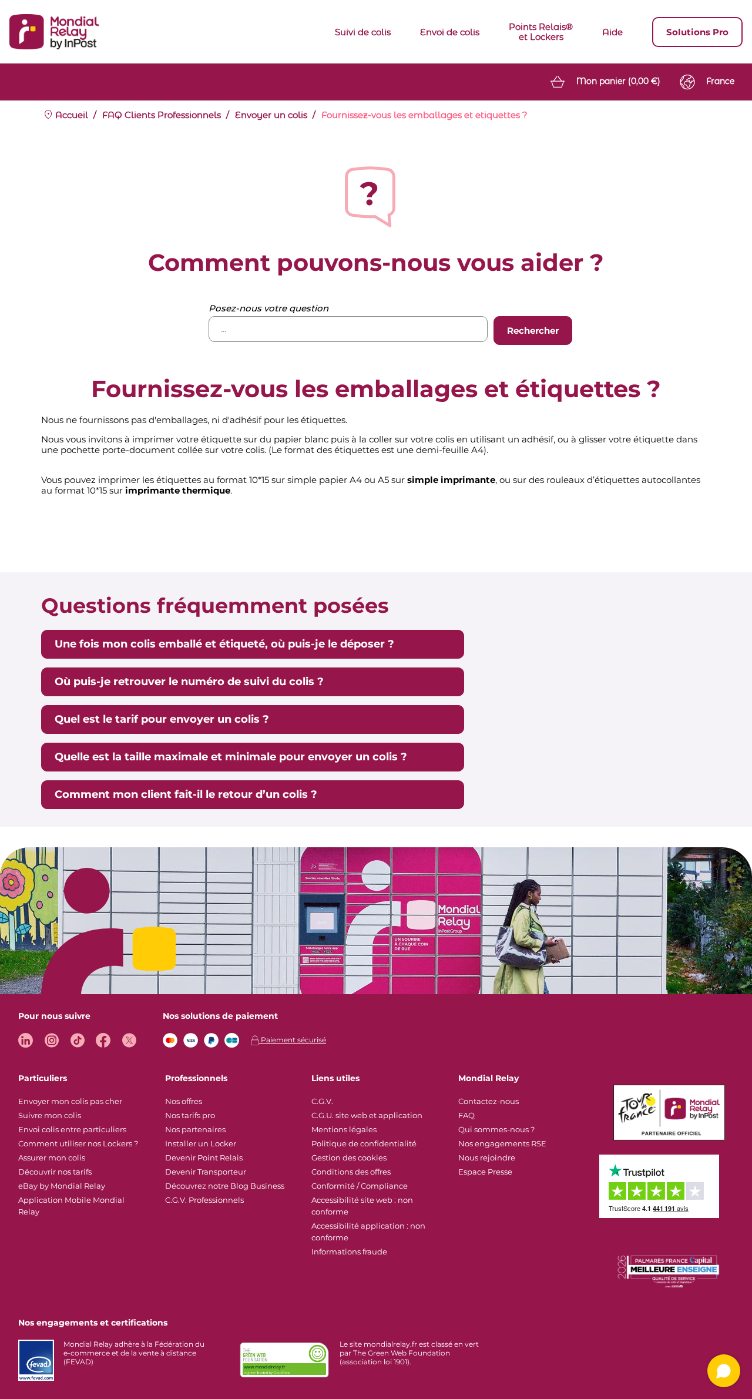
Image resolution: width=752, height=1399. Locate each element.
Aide (612, 32)
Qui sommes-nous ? (496, 1129)
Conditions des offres (351, 1171)
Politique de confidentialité (364, 1143)
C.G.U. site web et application (366, 1115)
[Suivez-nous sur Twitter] (129, 1040)
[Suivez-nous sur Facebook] (103, 1040)
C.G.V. (322, 1101)
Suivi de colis (363, 32)
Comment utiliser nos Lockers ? (78, 1143)
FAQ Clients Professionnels (161, 114)
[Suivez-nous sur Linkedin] (25, 1040)
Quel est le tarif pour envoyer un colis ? (162, 719)
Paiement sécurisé (292, 1039)
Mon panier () (618, 81)
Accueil (70, 114)
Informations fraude (349, 1251)
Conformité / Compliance (359, 1185)
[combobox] (348, 329)
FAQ (466, 1115)
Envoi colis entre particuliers (72, 1129)
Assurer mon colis (51, 1157)
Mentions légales (344, 1129)
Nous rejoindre (486, 1157)
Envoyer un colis (271, 114)
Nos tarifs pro (190, 1115)
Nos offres (183, 1101)
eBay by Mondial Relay (61, 1185)
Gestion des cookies (349, 1157)
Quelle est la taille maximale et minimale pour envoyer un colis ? (231, 756)
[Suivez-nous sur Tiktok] (77, 1040)
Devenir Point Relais (204, 1157)
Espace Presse (485, 1171)
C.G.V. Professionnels (204, 1200)
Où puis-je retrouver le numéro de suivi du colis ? (189, 681)
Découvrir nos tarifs (55, 1171)
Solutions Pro (697, 32)
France (720, 81)
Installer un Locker (200, 1143)
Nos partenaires (195, 1129)
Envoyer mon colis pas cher (70, 1101)
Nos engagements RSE (502, 1143)
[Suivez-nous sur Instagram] (51, 1040)
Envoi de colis (449, 32)
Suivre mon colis (49, 1115)
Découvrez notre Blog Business (224, 1185)
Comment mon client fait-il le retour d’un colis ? (186, 794)
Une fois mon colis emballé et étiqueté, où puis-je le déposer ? (224, 644)
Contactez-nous (488, 1101)
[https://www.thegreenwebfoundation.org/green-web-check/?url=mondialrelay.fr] (284, 1360)
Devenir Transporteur (205, 1171)
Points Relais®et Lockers (541, 32)
